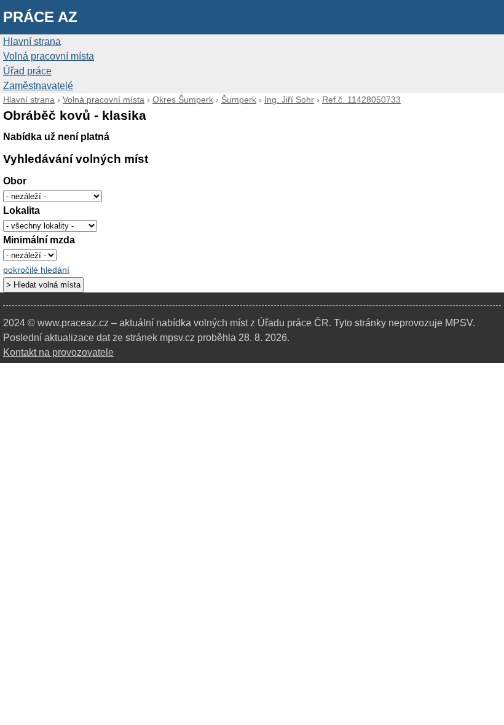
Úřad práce (27, 71)
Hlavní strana (32, 41)
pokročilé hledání (36, 270)
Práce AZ (40, 17)
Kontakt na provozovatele (58, 352)
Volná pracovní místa (48, 56)
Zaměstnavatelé (38, 85)
